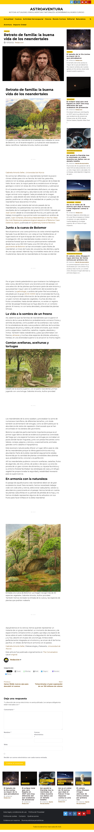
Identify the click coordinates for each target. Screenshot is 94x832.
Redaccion (19, 43)
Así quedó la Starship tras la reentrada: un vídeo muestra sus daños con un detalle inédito (78, 158)
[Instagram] (78, 2)
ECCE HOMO (30, 294)
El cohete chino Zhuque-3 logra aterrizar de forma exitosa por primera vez (78, 258)
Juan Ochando (17, 218)
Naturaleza (80, 19)
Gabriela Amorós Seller (15, 173)
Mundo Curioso (59, 19)
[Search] (90, 19)
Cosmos (18, 19)
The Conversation (50, 652)
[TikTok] (89, 2)
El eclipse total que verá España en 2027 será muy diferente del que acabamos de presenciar (78, 104)
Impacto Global (19, 25)
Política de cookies (10, 816)
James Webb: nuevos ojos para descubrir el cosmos (16, 684)
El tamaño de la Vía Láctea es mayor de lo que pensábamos (78, 56)
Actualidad (8, 19)
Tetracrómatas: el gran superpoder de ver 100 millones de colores (49, 684)
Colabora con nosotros (11, 820)
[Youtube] (82, 2)
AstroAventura (46, 9)
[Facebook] (75, 2)
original (14, 655)
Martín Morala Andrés (82, 163)
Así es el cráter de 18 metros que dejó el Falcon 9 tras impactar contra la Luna (78, 207)
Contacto (22, 816)
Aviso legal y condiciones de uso (15, 812)
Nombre (7, 732)
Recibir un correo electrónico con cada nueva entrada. (25, 757)
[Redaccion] (6, 660)
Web (6, 744)
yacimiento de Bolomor (15, 247)
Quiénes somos (33, 816)
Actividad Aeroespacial (33, 19)
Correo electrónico (38, 734)
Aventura (8, 25)
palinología (21, 291)
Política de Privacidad (36, 812)
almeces (15, 335)
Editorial (71, 19)
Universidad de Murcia (34, 173)
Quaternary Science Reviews (43, 223)
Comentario (9, 710)
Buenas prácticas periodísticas (32, 820)
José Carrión (11, 213)
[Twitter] (71, 2)
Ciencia (48, 19)
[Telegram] (86, 2)
